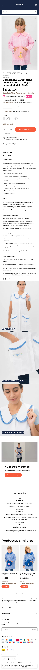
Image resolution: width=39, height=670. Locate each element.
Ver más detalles (7, 108)
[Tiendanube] (9, 659)
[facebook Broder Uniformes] (6, 608)
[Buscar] (35, 12)
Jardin (14, 72)
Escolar (9, 72)
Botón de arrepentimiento (9, 656)
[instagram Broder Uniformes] (2, 608)
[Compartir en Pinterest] (9, 279)
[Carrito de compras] (36, 5)
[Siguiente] (34, 41)
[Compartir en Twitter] (7, 279)
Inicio (4, 72)
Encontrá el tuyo (13, 475)
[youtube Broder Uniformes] (10, 608)
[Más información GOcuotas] (29, 96)
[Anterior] (4, 41)
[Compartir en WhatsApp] (3, 279)
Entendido (24, 667)
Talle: (5, 116)
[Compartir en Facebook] (5, 279)
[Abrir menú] (3, 5)
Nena (18, 72)
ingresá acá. (33, 654)
